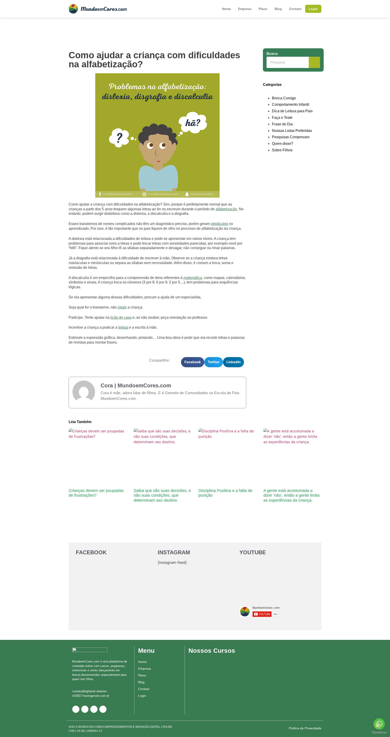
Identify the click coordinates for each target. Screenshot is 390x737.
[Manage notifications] (377, 725)
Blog (278, 9)
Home (226, 9)
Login (313, 9)
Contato (295, 9)
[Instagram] (94, 709)
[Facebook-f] (84, 709)
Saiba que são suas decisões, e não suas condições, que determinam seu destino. (162, 495)
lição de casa (121, 317)
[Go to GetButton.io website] (379, 732)
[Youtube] (103, 709)
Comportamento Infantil (290, 104)
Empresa (244, 9)
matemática (192, 278)
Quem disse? (282, 143)
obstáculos (219, 224)
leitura (123, 327)
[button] (192, 362)
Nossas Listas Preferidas (292, 131)
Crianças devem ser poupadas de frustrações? (96, 493)
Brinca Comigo (284, 98)
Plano (263, 9)
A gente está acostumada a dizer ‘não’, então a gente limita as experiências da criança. (291, 495)
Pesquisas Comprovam (290, 137)
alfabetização (226, 209)
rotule (122, 307)
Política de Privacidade (305, 728)
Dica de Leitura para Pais (292, 111)
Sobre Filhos (282, 150)
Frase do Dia (282, 124)
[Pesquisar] (314, 62)
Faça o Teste (282, 117)
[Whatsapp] (75, 709)
